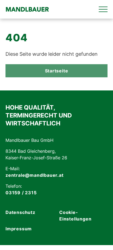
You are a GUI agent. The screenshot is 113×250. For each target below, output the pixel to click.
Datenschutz (20, 212)
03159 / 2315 (21, 192)
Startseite (56, 70)
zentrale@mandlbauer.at (34, 175)
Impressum (18, 228)
